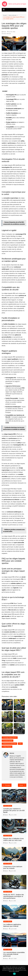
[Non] (26, 970)
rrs (21, 743)
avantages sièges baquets (10, 737)
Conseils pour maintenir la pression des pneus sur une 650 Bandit (14, 810)
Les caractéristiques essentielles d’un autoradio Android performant (14, 954)
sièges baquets (7, 746)
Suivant (21, 785)
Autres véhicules (7, 33)
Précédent (7, 785)
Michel (4, 31)
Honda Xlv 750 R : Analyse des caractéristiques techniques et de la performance (13, 896)
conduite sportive (8, 740)
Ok (14, 973)
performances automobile (10, 743)
